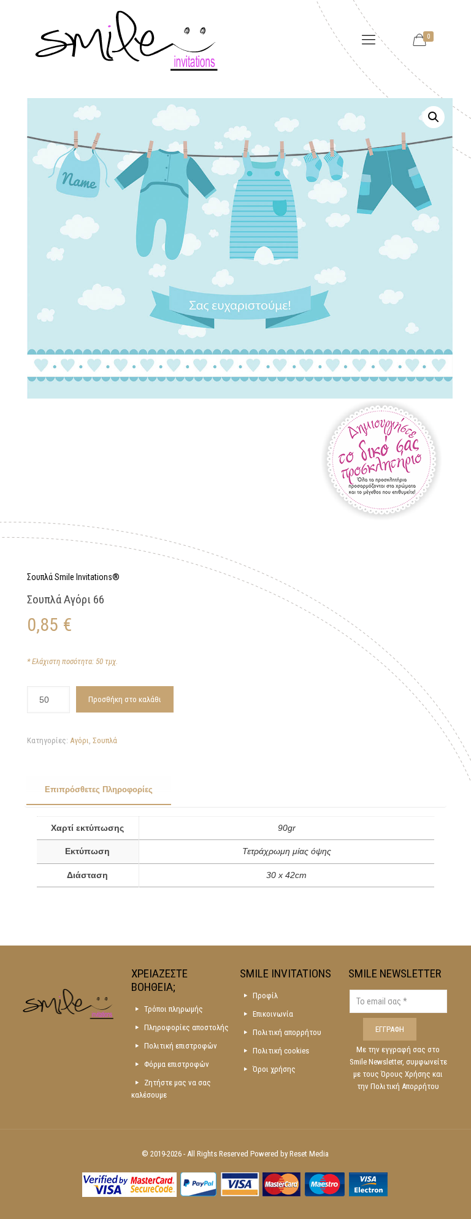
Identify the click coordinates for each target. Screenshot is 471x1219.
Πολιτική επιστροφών (180, 1045)
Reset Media (309, 1153)
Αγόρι (79, 740)
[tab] (98, 790)
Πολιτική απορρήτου (287, 1032)
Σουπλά (105, 740)
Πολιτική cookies (281, 1050)
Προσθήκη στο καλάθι (124, 699)
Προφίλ (265, 995)
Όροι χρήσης (274, 1069)
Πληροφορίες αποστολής (186, 1027)
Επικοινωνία (273, 1013)
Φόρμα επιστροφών (176, 1064)
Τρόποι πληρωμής (173, 1009)
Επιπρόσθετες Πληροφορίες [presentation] (99, 789)
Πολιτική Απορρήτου (404, 1086)
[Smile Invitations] (126, 40)
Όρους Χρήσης (406, 1074)
